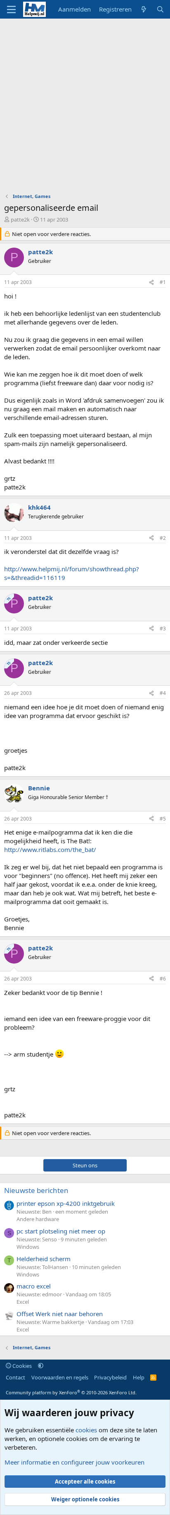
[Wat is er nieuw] (144, 9)
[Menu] (11, 9)
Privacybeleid (110, 1377)
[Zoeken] (160, 9)
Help (138, 1377)
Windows (28, 1246)
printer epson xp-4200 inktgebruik (66, 1203)
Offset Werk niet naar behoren (60, 1314)
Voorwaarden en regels (59, 1377)
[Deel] (151, 282)
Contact (15, 1377)
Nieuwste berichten (36, 1190)
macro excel (34, 1286)
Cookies (21, 1365)
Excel (23, 1301)
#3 (163, 628)
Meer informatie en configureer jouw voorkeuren (74, 1462)
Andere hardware (38, 1219)
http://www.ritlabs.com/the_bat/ (50, 849)
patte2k (20, 219)
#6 (163, 978)
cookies (86, 1430)
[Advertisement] (85, 108)
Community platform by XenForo (71, 1392)
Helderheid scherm (44, 1259)
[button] (40, 1365)
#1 (163, 282)
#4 (163, 693)
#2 (163, 538)
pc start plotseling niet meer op (61, 1231)
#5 (163, 818)
